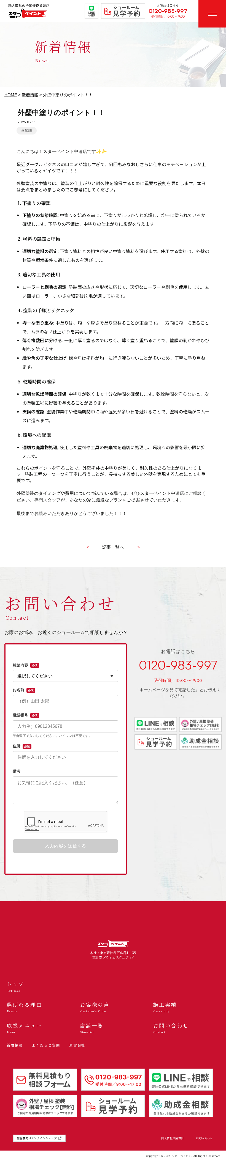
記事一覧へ (113, 547)
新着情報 (30, 95)
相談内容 (25, 665)
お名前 (23, 690)
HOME (10, 95)
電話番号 (25, 715)
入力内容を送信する (65, 846)
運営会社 (77, 1045)
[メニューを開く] (212, 14)
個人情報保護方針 (172, 1138)
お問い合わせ (204, 1138)
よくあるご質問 (46, 1045)
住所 (21, 746)
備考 (16, 771)
